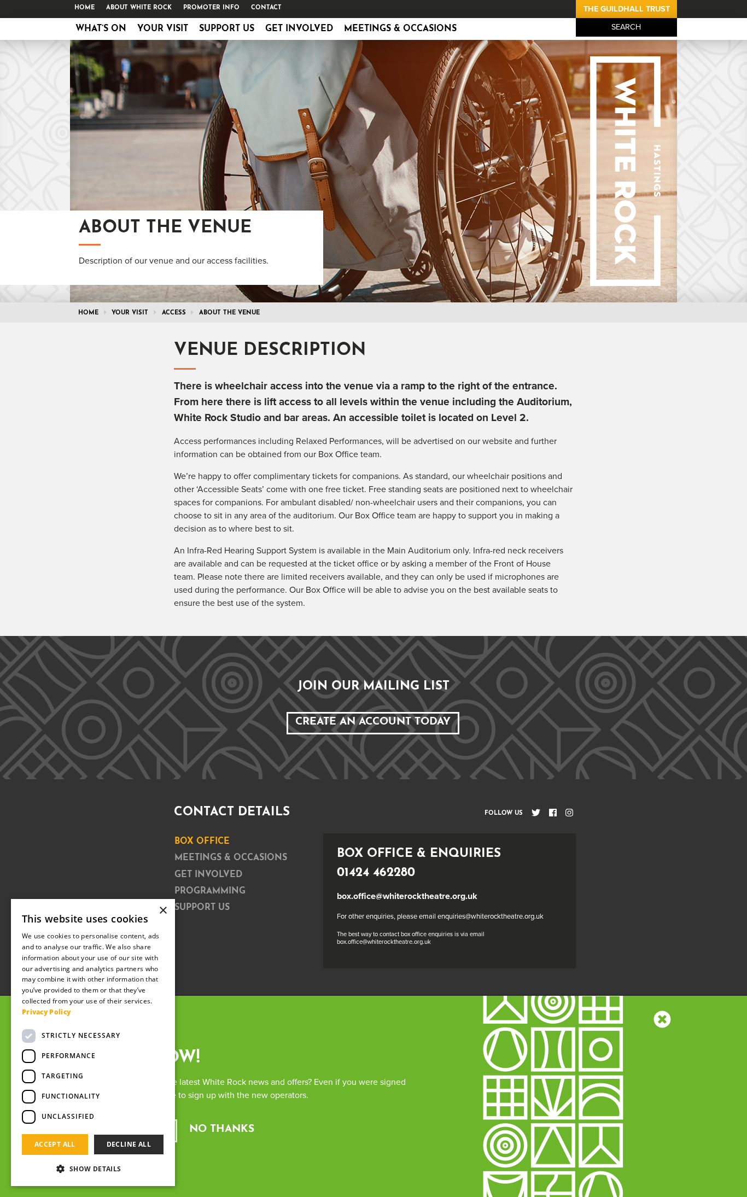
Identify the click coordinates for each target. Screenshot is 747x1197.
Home (84, 8)
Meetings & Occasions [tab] (230, 858)
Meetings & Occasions (400, 29)
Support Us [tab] (202, 907)
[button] (93, 1168)
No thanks (221, 1129)
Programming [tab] (210, 891)
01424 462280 (376, 873)
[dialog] (93, 1042)
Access (174, 313)
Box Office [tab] (202, 841)
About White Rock (139, 8)
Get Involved (299, 29)
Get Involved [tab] (208, 875)
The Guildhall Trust (626, 9)
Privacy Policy (46, 1012)
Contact (266, 8)
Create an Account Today (373, 722)
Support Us (226, 29)
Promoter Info (211, 8)
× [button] (163, 911)
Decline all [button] (129, 1144)
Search (626, 27)
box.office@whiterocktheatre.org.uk (407, 896)
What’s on (100, 29)
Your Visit (162, 29)
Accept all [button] (54, 1144)
